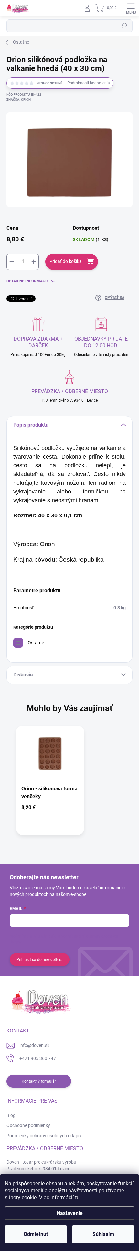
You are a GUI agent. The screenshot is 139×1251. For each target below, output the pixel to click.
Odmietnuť (36, 1234)
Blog (11, 1115)
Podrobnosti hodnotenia (88, 83)
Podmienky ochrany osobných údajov (43, 1135)
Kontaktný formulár (39, 1081)
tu (77, 1198)
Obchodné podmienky (28, 1125)
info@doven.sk (34, 1045)
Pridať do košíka (65, 261)
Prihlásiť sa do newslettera (39, 959)
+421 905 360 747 (37, 1058)
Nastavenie (70, 1213)
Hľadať (124, 26)
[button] (50, 808)
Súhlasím (103, 1234)
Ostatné (36, 642)
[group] (69, 783)
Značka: (18, 99)
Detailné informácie (27, 281)
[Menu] (131, 8)
